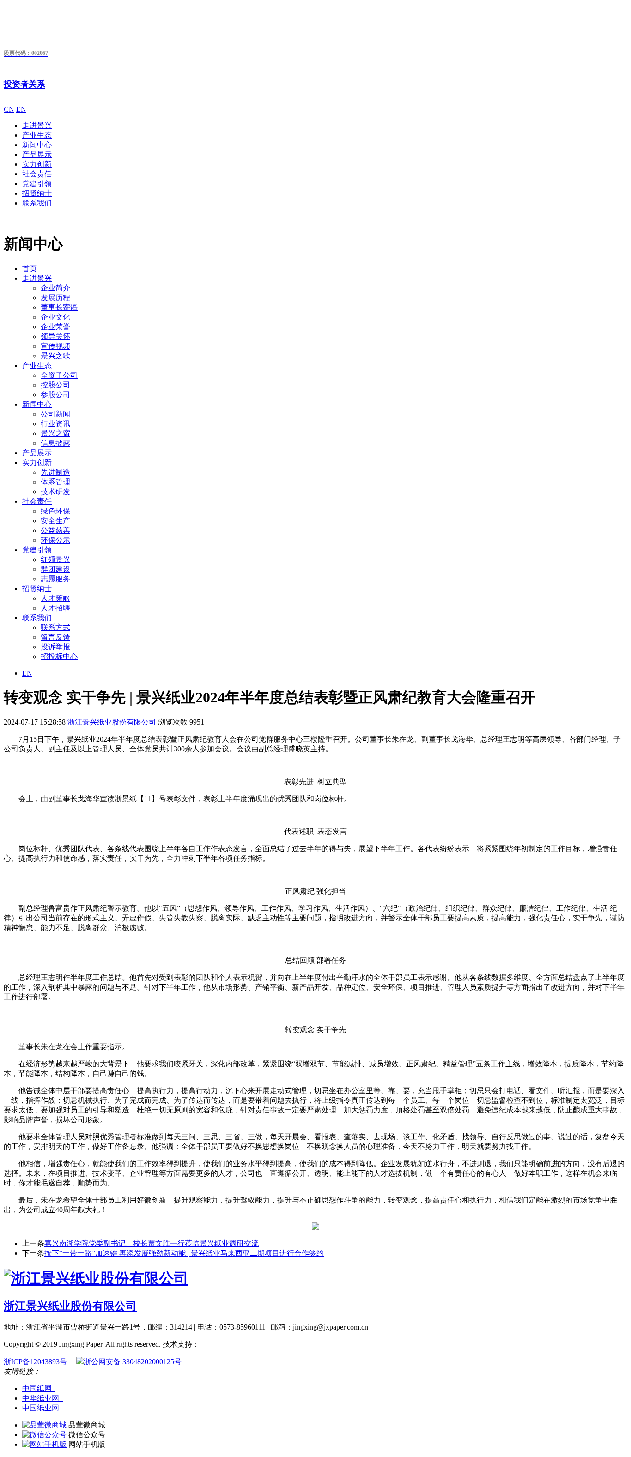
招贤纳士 (37, 193)
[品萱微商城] (44, 1425)
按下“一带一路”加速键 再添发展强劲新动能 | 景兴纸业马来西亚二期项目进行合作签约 (184, 1253)
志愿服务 (55, 579)
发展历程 (55, 298)
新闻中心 (37, 145)
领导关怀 (55, 336)
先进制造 (55, 472)
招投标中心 (59, 656)
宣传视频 (55, 346)
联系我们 (37, 203)
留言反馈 (55, 637)
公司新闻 (55, 414)
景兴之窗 (55, 433)
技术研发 (55, 492)
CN (9, 109)
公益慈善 (55, 530)
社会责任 (37, 174)
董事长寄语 (59, 307)
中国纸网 (38, 1388)
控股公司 (55, 385)
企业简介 (55, 288)
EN (21, 109)
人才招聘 (55, 608)
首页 (29, 268)
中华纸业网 (42, 1398)
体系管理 (55, 482)
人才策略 (55, 598)
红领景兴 (55, 559)
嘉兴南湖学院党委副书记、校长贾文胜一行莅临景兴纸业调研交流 (151, 1243)
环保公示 (55, 540)
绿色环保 (55, 511)
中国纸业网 (42, 1408)
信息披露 (55, 443)
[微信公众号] (44, 1435)
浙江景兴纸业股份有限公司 (111, 722)
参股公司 (55, 395)
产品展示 (37, 154)
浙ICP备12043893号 (35, 1362)
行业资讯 (55, 424)
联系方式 (55, 627)
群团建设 (55, 569)
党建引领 (37, 183)
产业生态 (37, 135)
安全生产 (55, 521)
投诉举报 (55, 647)
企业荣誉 (55, 327)
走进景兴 (37, 125)
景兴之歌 (55, 356)
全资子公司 (59, 375)
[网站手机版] (44, 1444)
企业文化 (55, 317)
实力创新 (37, 164)
